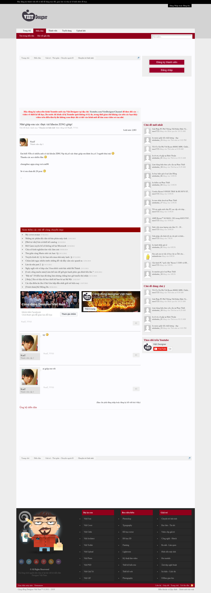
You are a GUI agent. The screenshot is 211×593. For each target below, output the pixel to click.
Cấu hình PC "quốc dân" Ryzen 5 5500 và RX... (170, 263)
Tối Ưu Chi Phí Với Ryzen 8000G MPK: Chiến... (171, 147)
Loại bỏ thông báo (137, 112)
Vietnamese (38, 585)
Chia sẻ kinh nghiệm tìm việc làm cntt (42, 249)
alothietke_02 (157, 247)
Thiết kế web (128, 571)
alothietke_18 (157, 167)
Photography (128, 578)
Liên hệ (158, 585)
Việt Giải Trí (89, 571)
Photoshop (127, 519)
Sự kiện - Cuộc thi (168, 571)
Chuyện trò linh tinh (47, 128)
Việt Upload (88, 552)
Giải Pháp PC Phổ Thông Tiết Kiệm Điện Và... (170, 129)
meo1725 (155, 131)
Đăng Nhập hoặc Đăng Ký (180, 6)
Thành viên (52, 31)
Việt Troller (88, 545)
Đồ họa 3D (127, 538)
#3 (136, 389)
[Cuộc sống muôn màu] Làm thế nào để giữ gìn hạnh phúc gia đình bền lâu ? (59, 272)
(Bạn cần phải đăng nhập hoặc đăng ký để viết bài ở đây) (118, 402)
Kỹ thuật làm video (130, 558)
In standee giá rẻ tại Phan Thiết (164, 272)
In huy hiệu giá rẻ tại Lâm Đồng (164, 174)
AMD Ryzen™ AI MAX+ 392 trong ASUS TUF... (171, 218)
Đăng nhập (167, 70)
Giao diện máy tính (25, 585)
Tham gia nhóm (69, 314)
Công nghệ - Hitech (169, 538)
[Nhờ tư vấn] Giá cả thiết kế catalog (41, 242)
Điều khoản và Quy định (167, 589)
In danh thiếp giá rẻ (159, 245)
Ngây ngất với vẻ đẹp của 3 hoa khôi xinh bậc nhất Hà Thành (52, 268)
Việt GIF (87, 578)
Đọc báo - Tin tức (168, 525)
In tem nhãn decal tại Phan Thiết (164, 200)
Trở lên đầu (184, 585)
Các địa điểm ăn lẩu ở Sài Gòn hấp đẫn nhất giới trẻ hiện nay (52, 283)
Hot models (165, 558)
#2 (136, 355)
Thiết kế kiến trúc (129, 565)
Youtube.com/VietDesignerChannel (106, 111)
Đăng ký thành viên (166, 62)
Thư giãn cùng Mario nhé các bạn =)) (41, 253)
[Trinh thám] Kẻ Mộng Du (37, 287)
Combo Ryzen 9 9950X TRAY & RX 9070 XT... (170, 191)
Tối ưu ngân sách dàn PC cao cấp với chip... (169, 209)
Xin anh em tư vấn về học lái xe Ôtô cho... (168, 254)
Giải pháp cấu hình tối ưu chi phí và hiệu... (168, 236)
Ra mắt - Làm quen (168, 545)
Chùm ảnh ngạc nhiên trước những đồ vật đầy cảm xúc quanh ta (53, 260)
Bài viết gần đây (43, 36)
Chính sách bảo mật (186, 589)
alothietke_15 (157, 140)
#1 (136, 323)
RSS (192, 585)
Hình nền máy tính (168, 552)
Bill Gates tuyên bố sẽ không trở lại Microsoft (45, 246)
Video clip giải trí (168, 532)
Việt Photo (88, 558)
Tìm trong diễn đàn (26, 36)
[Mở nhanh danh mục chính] (138, 58)
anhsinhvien (156, 256)
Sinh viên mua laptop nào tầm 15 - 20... (167, 227)
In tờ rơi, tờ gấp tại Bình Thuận (164, 156)
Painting (126, 545)
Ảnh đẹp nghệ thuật (169, 565)
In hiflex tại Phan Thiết (161, 183)
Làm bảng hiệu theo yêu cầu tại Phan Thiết (168, 165)
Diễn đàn (40, 31)
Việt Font (87, 519)
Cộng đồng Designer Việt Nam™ (36, 589)
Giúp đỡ (166, 585)
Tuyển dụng (67, 31)
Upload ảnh (81, 31)
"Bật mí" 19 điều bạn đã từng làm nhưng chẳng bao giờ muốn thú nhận (57, 275)
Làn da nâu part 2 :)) (34, 264)
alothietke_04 (157, 185)
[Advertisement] (105, 46)
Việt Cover (88, 525)
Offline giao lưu (167, 578)
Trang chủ (27, 31)
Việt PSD (87, 565)
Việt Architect (89, 538)
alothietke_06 (157, 176)
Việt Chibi (88, 532)
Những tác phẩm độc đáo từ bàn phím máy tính (46, 238)
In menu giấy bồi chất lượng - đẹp (165, 138)
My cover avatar (32, 234)
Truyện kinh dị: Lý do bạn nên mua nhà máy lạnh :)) (48, 257)
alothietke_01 (157, 158)
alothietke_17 (157, 203)
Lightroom (127, 552)
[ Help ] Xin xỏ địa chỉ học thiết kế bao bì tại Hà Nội (48, 279)
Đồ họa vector (128, 532)
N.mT (70, 128)
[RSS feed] (51, 564)
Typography (127, 525)
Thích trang (90, 309)
